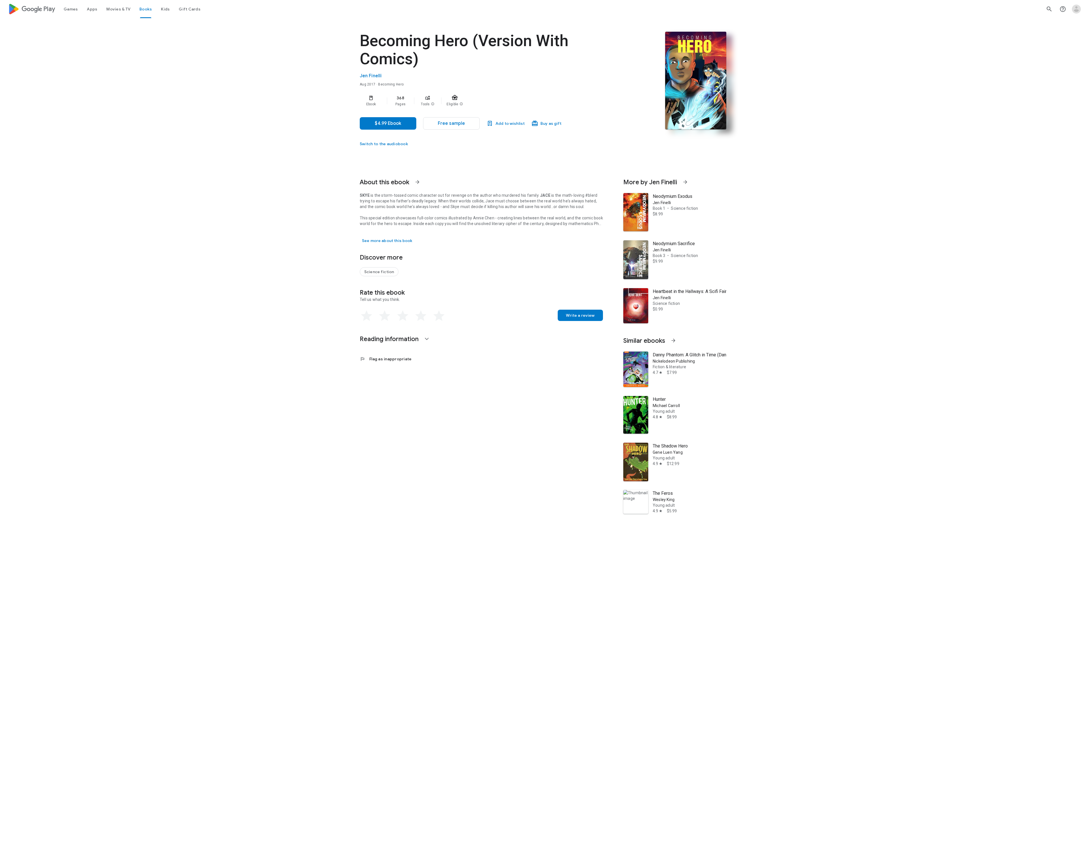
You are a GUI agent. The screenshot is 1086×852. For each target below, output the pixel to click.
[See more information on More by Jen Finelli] (685, 182)
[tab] (70, 9)
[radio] (366, 316)
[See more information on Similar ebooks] (673, 340)
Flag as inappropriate (385, 359)
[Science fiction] (379, 271)
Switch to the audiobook (384, 143)
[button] (432, 104)
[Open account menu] (1076, 9)
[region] (473, 101)
